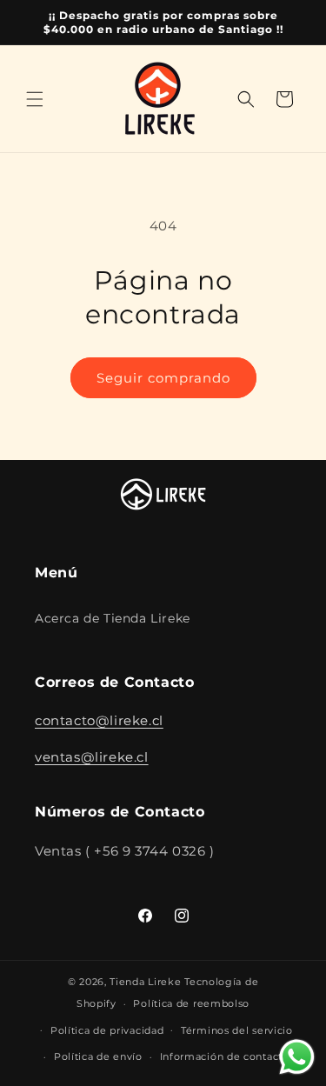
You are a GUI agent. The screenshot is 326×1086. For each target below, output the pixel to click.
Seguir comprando (163, 378)
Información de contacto (224, 1056)
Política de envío (98, 1056)
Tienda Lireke (145, 982)
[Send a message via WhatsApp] (296, 1056)
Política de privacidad (106, 1030)
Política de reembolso (191, 1003)
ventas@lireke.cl (92, 757)
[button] (35, 99)
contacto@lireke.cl (99, 720)
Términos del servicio (237, 1030)
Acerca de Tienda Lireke (112, 618)
